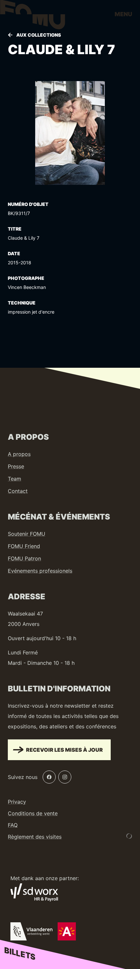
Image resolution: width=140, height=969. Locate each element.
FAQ (13, 825)
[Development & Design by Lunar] (129, 836)
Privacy (17, 801)
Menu (123, 14)
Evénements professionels (40, 571)
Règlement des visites (35, 836)
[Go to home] (32, 16)
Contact (18, 491)
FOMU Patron (24, 558)
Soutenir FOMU (26, 534)
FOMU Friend (24, 546)
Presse (16, 466)
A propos (19, 454)
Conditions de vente (33, 813)
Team (14, 478)
